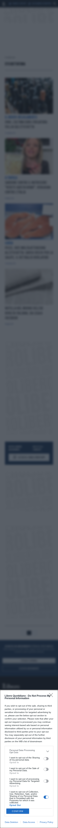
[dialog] (29, 759)
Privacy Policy (46, 822)
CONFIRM (17, 811)
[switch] (46, 758)
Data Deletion (11, 822)
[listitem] (29, 751)
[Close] (52, 696)
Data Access (29, 822)
